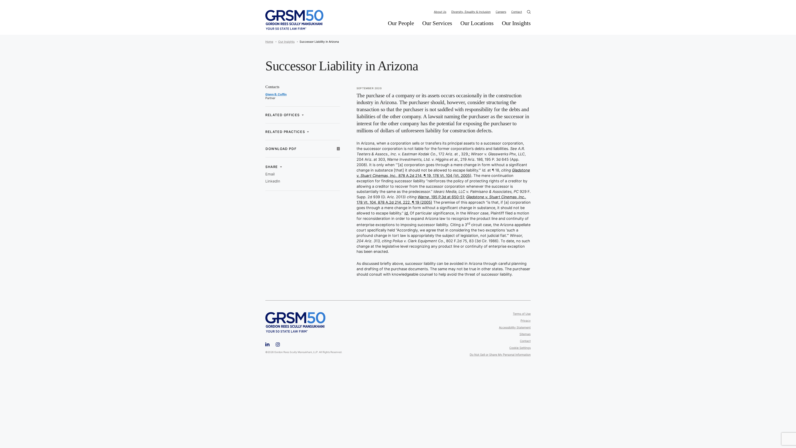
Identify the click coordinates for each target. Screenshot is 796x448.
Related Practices (285, 131)
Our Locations (477, 23)
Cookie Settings (520, 347)
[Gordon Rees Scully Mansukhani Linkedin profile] (267, 344)
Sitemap (525, 334)
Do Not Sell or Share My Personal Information (500, 354)
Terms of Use (522, 313)
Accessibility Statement (515, 327)
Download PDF (281, 149)
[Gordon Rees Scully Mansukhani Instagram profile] (278, 344)
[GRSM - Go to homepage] (294, 20)
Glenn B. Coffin (276, 94)
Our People (401, 23)
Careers (501, 11)
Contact (516, 11)
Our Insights (516, 23)
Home (269, 41)
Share (271, 166)
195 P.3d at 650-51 (441, 197)
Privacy (526, 320)
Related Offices (282, 115)
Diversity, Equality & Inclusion (471, 11)
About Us (440, 11)
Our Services (437, 23)
